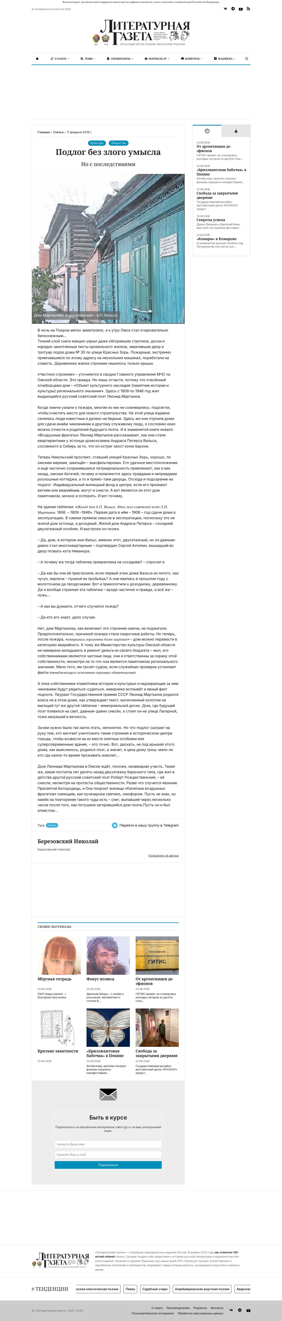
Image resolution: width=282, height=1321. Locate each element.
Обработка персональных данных (200, 1313)
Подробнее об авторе (163, 855)
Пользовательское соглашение (153, 1313)
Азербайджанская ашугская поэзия (183, 1289)
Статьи (58, 132)
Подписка (200, 1307)
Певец (111, 1289)
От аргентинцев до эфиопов (213, 148)
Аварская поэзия (231, 1289)
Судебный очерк (136, 1289)
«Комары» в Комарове (217, 239)
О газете (157, 1307)
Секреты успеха (211, 220)
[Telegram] (233, 9)
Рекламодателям (178, 1307)
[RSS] (248, 9)
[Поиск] (246, 58)
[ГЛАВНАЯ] (37, 58)
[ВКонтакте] (225, 9)
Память (52, 825)
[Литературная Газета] (141, 32)
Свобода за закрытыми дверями (217, 195)
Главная (44, 132)
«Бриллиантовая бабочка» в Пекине (221, 172)
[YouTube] (241, 9)
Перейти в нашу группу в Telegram (149, 825)
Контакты (217, 1307)
